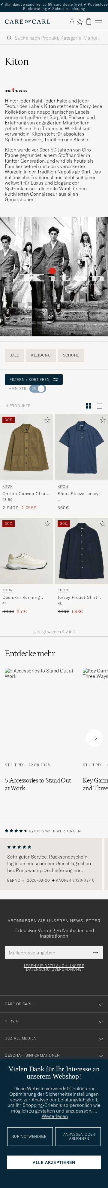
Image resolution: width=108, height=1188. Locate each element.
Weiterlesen (55, 1116)
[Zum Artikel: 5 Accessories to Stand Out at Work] (39, 738)
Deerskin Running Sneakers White (21, 598)
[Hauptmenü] (98, 21)
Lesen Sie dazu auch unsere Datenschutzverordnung (54, 967)
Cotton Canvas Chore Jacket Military (25, 494)
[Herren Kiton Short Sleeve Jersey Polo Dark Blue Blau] (81, 447)
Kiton (7, 486)
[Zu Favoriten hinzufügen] (46, 421)
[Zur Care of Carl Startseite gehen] (27, 21)
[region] (54, 864)
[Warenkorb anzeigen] (89, 21)
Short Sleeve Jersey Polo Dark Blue (78, 494)
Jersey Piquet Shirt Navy (78, 598)
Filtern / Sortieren (30, 379)
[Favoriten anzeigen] (79, 22)
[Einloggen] (72, 21)
